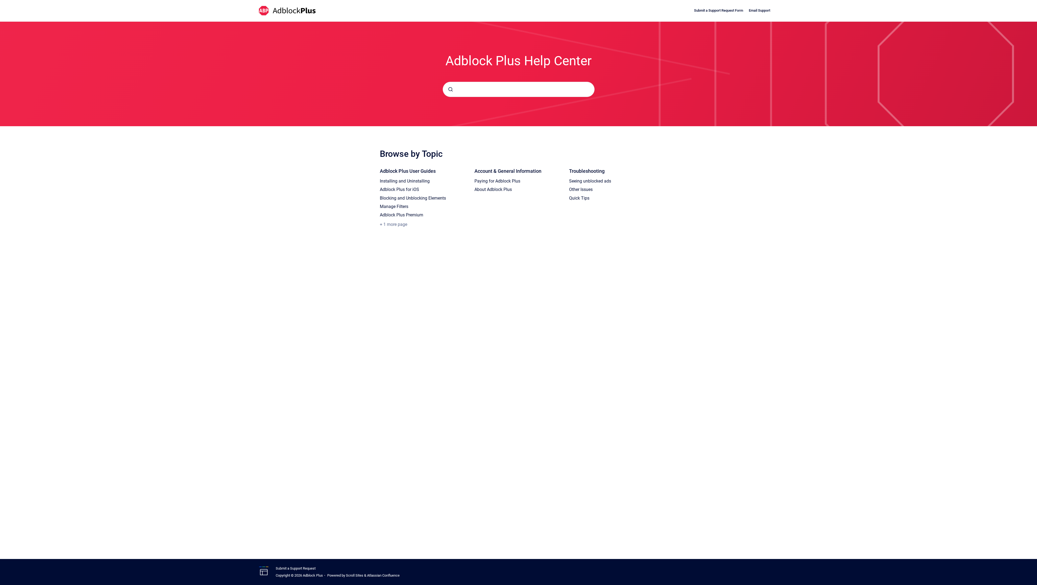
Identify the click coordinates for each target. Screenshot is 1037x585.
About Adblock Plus (493, 189)
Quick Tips (579, 198)
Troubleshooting (587, 171)
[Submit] (450, 89)
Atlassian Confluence (383, 575)
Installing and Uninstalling (405, 181)
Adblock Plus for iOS (399, 189)
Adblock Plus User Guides (408, 171)
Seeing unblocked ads (590, 181)
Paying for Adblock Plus (497, 181)
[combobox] (518, 89)
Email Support (759, 10)
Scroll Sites (354, 575)
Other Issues (581, 189)
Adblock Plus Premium (401, 214)
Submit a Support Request (296, 568)
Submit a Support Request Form (718, 10)
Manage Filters (394, 206)
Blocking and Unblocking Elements (413, 198)
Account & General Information (507, 171)
